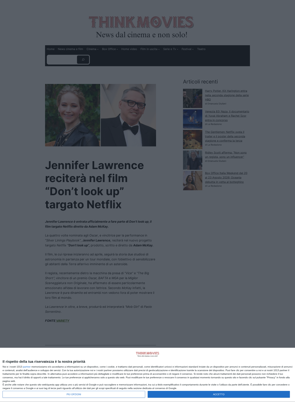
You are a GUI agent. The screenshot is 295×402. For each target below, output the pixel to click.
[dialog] (147, 375)
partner (27, 366)
